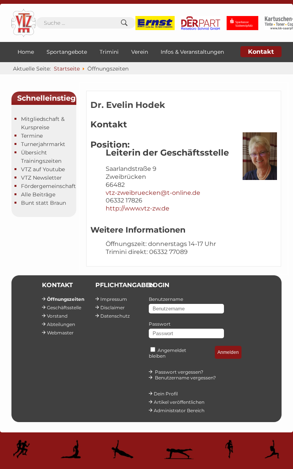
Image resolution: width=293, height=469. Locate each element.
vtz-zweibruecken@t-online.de (153, 192)
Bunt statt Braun (43, 202)
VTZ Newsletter (41, 177)
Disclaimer (112, 307)
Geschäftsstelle (64, 307)
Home (26, 51)
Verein (139, 51)
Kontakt (261, 51)
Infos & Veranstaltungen (192, 51)
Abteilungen (61, 324)
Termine (32, 135)
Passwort (160, 324)
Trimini (109, 51)
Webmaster (60, 333)
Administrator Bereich (179, 410)
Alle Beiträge (38, 194)
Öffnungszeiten (65, 299)
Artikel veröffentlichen (179, 402)
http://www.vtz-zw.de (137, 208)
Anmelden (228, 352)
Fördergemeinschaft (48, 186)
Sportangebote (67, 51)
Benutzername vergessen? (185, 378)
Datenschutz (115, 316)
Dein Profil (166, 394)
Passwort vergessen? (179, 372)
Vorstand (57, 316)
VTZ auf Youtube (43, 169)
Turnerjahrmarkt (43, 144)
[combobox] (85, 23)
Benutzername (166, 299)
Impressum (113, 299)
